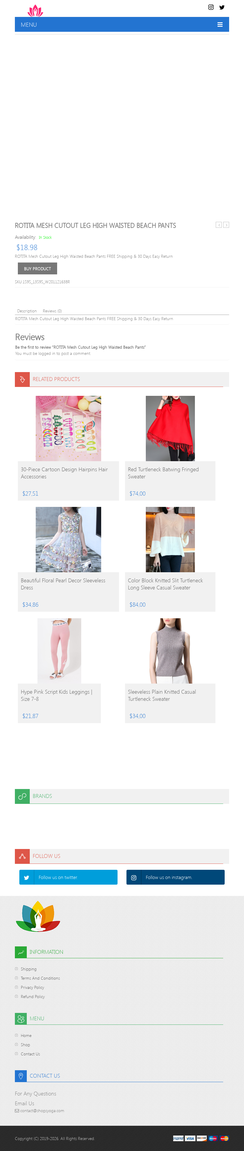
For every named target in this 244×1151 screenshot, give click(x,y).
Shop (25, 1044)
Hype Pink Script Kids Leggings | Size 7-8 (56, 695)
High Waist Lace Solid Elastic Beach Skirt (226, 225)
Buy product (37, 268)
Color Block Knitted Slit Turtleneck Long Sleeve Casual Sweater (165, 584)
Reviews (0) (52, 311)
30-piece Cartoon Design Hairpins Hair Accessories (64, 473)
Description (27, 311)
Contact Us (30, 1054)
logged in (46, 353)
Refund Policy (33, 996)
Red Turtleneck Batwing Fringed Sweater (163, 473)
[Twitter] (26, 877)
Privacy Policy (32, 987)
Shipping (29, 969)
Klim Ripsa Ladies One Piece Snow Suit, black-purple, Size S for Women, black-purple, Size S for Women (219, 225)
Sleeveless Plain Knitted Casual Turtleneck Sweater (162, 695)
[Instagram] (133, 877)
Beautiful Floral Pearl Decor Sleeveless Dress (63, 584)
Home (26, 1035)
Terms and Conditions (40, 978)
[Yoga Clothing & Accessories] (58, 10)
